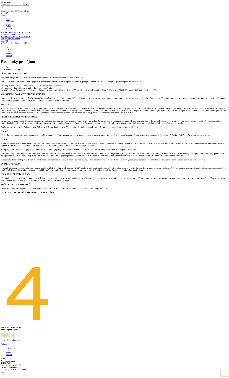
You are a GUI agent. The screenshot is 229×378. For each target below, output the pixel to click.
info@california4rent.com (10, 34)
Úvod (8, 20)
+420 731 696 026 (23, 32)
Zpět (3, 15)
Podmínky (9, 26)
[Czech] (4, 13)
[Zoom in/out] (4, 372)
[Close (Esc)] (2, 372)
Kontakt (9, 28)
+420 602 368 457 (8, 32)
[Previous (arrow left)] (2, 374)
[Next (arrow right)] (4, 374)
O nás (8, 24)
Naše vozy (10, 22)
